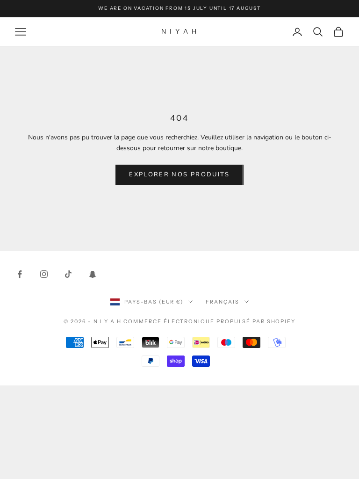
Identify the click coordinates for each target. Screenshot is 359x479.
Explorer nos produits (179, 174)
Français (222, 301)
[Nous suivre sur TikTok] (68, 274)
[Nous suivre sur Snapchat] (92, 274)
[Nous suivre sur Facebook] (19, 274)
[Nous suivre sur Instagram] (44, 274)
